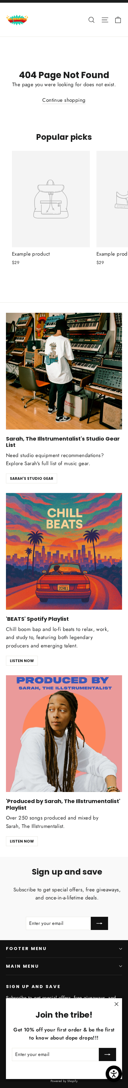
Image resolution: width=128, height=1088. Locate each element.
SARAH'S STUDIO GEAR (31, 478)
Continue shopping (63, 100)
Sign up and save (33, 987)
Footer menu (26, 949)
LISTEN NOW (22, 660)
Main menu (22, 966)
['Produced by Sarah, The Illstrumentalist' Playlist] (64, 733)
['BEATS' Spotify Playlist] (64, 551)
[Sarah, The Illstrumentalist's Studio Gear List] (64, 371)
